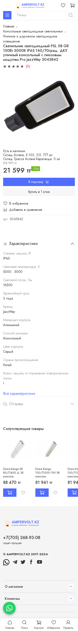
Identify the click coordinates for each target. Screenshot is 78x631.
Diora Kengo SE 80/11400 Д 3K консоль (13, 472)
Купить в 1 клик (39, 191)
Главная (8, 26)
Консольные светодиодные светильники (33, 31)
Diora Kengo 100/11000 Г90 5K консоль (47, 472)
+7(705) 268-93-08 (21, 537)
